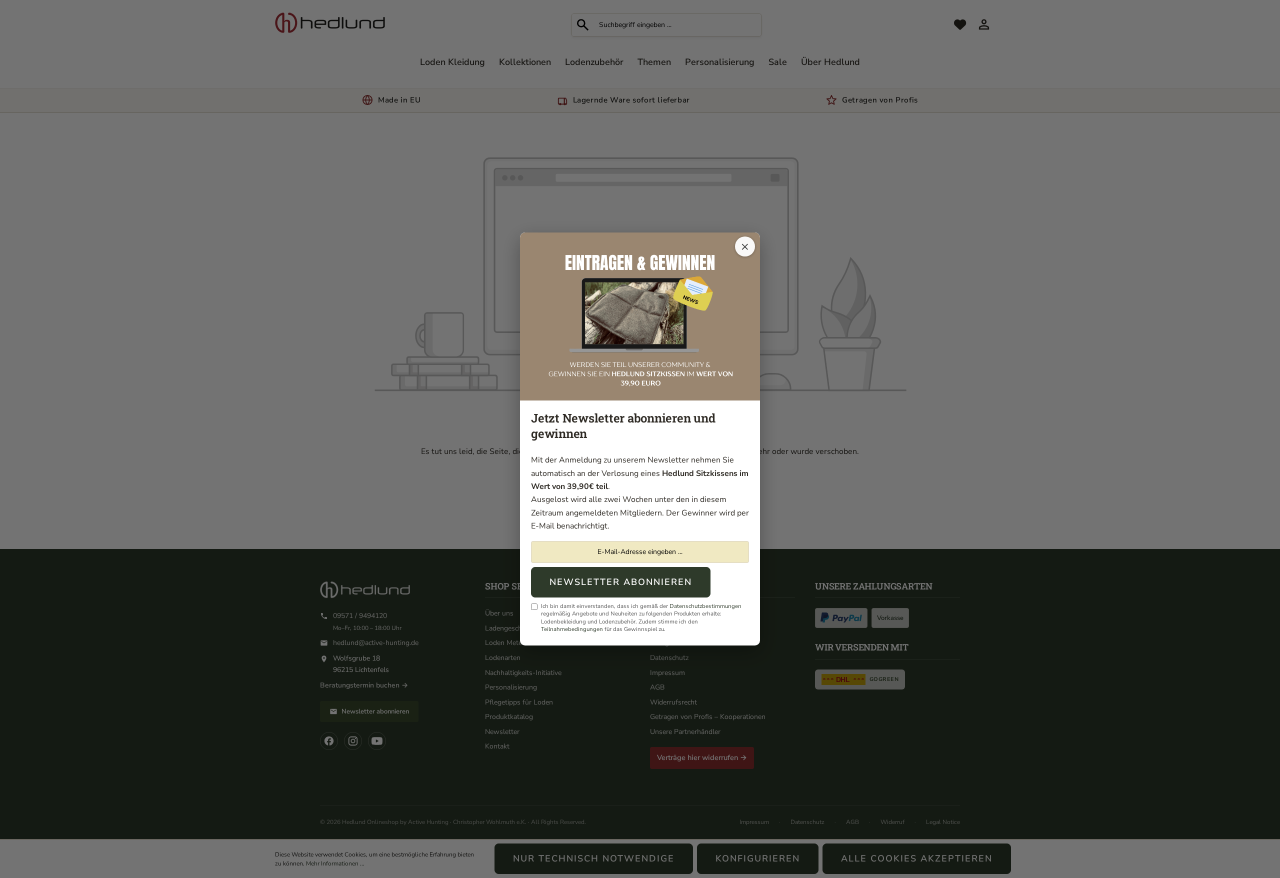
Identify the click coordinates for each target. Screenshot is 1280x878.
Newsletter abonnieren (621, 582)
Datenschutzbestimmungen (706, 606)
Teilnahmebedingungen (572, 629)
